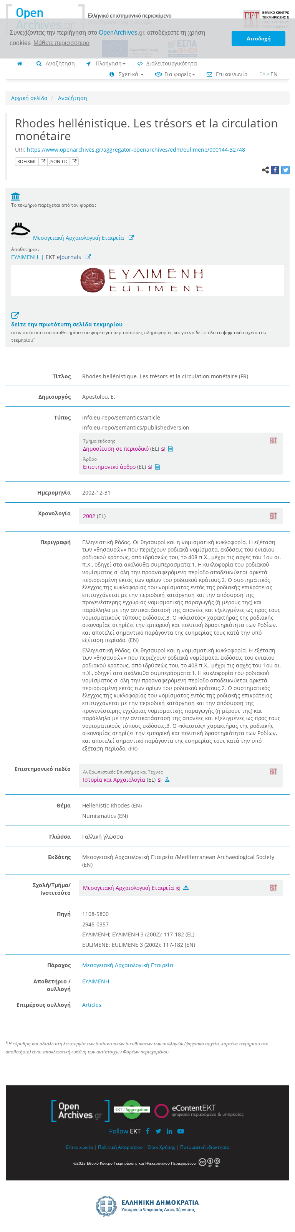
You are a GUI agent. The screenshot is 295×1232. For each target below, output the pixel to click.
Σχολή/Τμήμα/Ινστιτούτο (52, 888)
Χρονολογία (54, 513)
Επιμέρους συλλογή (44, 1004)
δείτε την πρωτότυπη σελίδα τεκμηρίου (67, 324)
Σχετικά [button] (128, 74)
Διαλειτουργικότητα (171, 63)
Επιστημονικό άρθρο (109, 466)
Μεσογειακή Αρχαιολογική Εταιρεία (78, 237)
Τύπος (62, 417)
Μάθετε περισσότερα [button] (61, 43)
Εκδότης (59, 857)
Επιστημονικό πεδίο (43, 768)
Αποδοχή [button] (259, 38)
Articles (91, 1004)
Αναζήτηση (59, 63)
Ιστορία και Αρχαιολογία (114, 779)
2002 (90, 516)
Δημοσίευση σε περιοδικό (116, 448)
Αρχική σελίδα (29, 98)
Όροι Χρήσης (161, 1147)
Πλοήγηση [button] (108, 63)
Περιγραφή (55, 542)
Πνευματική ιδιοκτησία (204, 1147)
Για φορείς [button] (177, 74)
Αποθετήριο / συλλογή (52, 985)
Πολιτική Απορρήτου (120, 1147)
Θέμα (63, 805)
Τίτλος (62, 376)
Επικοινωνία (231, 74)
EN (274, 74)
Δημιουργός (54, 396)
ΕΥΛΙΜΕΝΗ (24, 257)
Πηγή (64, 914)
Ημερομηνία (54, 492)
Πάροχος (59, 965)
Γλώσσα (60, 836)
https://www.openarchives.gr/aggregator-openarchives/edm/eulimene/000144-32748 (136, 149)
